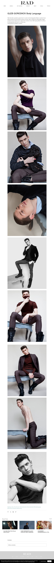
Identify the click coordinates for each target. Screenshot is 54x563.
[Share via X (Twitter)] (10, 511)
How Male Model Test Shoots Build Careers (10, 532)
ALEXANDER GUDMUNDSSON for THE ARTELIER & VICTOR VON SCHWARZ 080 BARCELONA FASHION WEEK (43, 532)
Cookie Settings (43, 561)
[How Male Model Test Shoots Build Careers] (10, 525)
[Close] (52, 561)
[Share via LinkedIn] (13, 511)
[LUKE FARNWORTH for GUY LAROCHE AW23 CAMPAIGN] (27, 525)
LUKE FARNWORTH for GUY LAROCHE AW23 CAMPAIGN (27, 532)
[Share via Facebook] (7, 511)
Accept (49, 561)
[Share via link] (15, 511)
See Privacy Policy (31, 561)
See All (50, 518)
